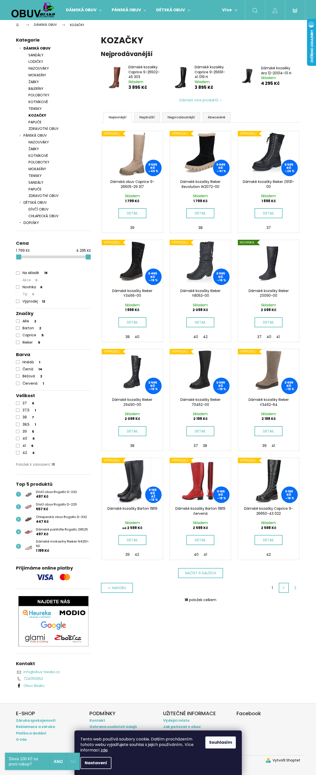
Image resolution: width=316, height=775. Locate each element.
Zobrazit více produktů (198, 100)
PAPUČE (34, 122)
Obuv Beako (33, 685)
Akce (29, 280)
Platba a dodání (31, 733)
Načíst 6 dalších (200, 573)
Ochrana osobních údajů (113, 727)
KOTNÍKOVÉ (38, 101)
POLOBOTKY (38, 95)
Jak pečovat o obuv (182, 727)
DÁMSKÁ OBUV (36, 48)
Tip (28, 294)
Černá (32, 369)
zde (104, 750)
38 (28, 417)
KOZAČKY (37, 115)
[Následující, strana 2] (284, 588)
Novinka (32, 287)
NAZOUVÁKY (38, 68)
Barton (31, 328)
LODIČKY (35, 61)
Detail (132, 213)
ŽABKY (33, 81)
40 (28, 438)
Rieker (31, 342)
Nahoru (119, 587)
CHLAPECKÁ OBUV (43, 215)
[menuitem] (84, 10)
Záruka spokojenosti (35, 720)
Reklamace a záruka (35, 727)
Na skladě (34, 272)
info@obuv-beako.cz (41, 671)
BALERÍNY (35, 88)
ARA (29, 321)
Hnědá (31, 362)
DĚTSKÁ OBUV (35, 202)
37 (28, 403)
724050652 (33, 678)
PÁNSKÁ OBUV (35, 135)
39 (28, 431)
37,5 (29, 410)
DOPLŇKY (31, 222)
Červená (33, 383)
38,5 (29, 424)
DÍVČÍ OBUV (38, 209)
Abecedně (216, 117)
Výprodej (33, 301)
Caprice (33, 335)
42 (28, 452)
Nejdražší (147, 117)
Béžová (32, 376)
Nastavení (96, 763)
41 (27, 445)
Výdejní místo (176, 720)
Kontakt (97, 720)
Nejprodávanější (181, 117)
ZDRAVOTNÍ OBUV (43, 128)
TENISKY (35, 108)
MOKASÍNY (37, 75)
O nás (21, 739)
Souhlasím (220, 742)
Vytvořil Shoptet (286, 760)
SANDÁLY (35, 55)
